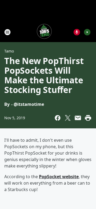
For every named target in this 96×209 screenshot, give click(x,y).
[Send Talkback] (77, 32)
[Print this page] (88, 118)
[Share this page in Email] (78, 118)
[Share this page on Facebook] (57, 118)
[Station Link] (44, 32)
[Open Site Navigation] (7, 32)
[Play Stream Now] (87, 32)
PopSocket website (59, 177)
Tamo (9, 51)
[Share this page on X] (67, 118)
